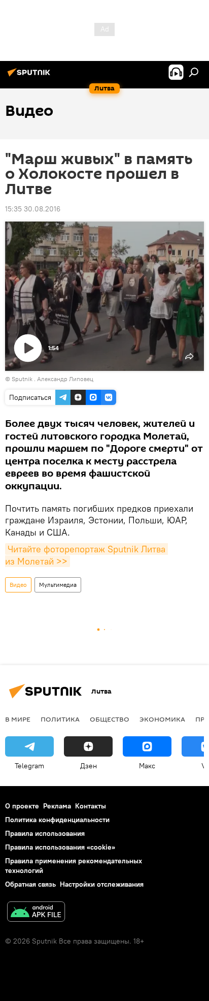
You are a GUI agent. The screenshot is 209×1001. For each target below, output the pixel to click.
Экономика (162, 719)
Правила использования (45, 833)
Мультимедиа (58, 584)
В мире (17, 719)
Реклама (57, 805)
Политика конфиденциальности (57, 819)
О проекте (22, 805)
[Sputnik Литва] (30, 76)
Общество (109, 719)
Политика (60, 719)
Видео (18, 584)
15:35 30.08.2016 (32, 208)
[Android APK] (36, 912)
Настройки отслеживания (102, 884)
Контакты (90, 805)
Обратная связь (30, 884)
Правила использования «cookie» (60, 847)
